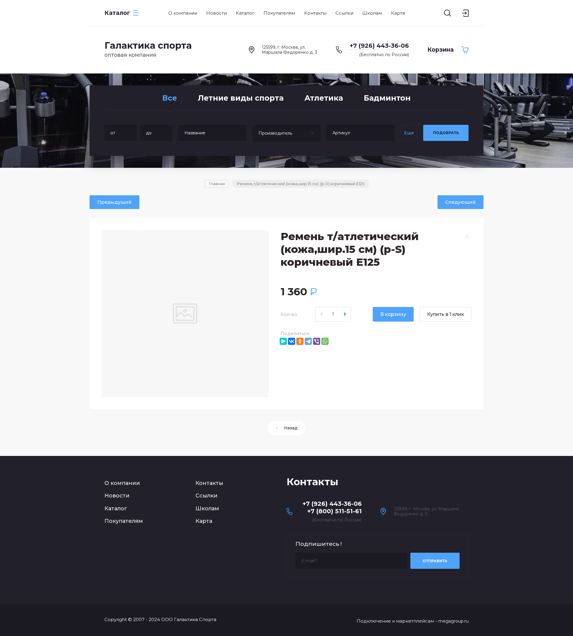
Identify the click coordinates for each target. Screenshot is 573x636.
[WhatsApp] (325, 341)
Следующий (460, 202)
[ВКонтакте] (291, 341)
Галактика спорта (148, 45)
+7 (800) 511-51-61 (334, 511)
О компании (122, 483)
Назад (291, 428)
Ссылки (206, 495)
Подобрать (446, 132)
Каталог (115, 508)
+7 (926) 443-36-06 (379, 45)
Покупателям (123, 521)
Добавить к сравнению (467, 236)
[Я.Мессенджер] (283, 341)
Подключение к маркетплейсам (395, 621)
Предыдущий (114, 202)
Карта (203, 521)
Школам (207, 508)
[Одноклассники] (300, 341)
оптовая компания (130, 55)
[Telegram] (308, 341)
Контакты (209, 483)
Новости (117, 495)
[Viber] (316, 341)
